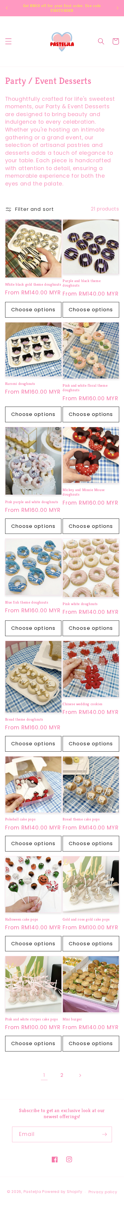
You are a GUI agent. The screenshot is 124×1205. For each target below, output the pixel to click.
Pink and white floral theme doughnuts (85, 387)
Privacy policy (102, 1191)
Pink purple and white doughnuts (32, 501)
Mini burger (73, 1019)
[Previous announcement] (6, 8)
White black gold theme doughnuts (33, 284)
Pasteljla (32, 1191)
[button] (8, 41)
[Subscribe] (104, 1134)
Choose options (33, 309)
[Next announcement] (117, 8)
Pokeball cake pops (21, 819)
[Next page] (80, 1075)
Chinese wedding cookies (83, 704)
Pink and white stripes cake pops (32, 1019)
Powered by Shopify (62, 1191)
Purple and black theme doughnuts (82, 283)
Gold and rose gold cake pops (87, 919)
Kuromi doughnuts (20, 383)
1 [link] (44, 1075)
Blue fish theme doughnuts (27, 602)
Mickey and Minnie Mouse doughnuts (84, 492)
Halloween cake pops (22, 919)
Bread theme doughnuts (24, 719)
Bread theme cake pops (82, 819)
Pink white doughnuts (80, 603)
